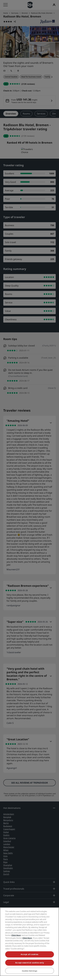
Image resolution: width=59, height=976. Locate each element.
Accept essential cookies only (29, 962)
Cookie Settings (29, 971)
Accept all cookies (29, 954)
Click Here (16, 935)
